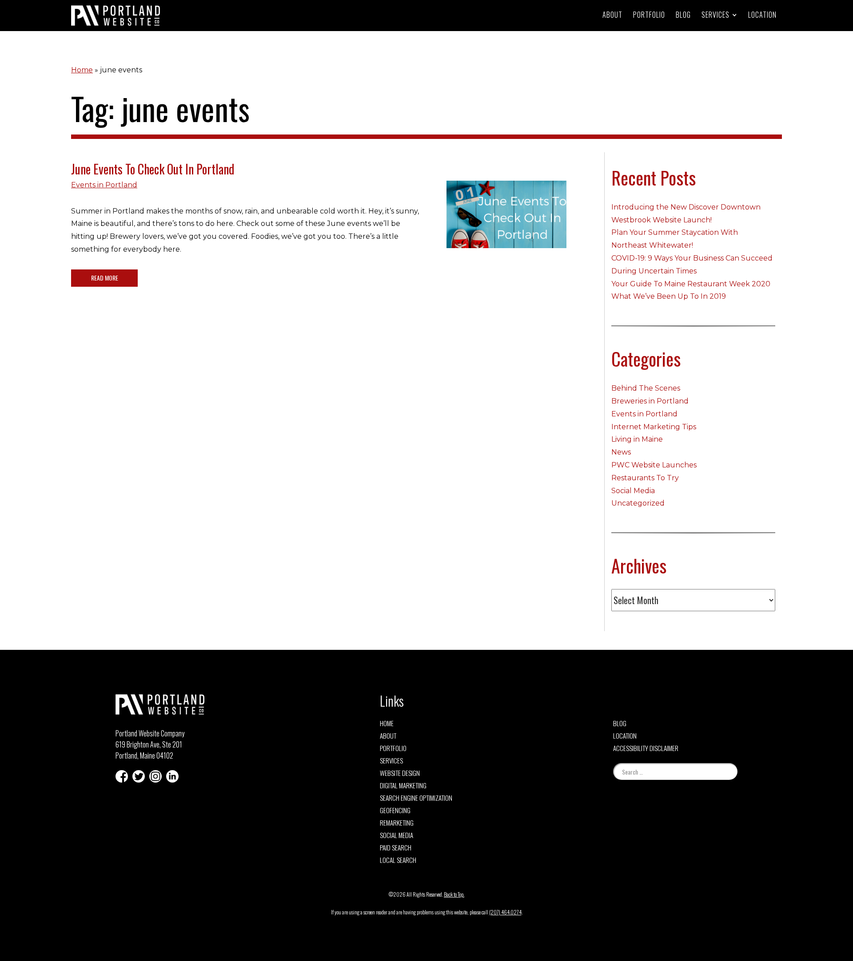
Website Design (400, 772)
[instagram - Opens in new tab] (155, 776)
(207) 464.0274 (505, 912)
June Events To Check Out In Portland (153, 169)
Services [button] (715, 14)
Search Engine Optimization (416, 797)
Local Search (398, 859)
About (612, 14)
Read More (104, 277)
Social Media (633, 490)
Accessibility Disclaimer (645, 747)
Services (391, 760)
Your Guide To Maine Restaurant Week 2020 (690, 284)
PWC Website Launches (654, 465)
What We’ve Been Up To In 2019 (668, 296)
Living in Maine (637, 439)
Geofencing (395, 810)
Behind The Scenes (645, 388)
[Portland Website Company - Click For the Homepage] (115, 15)
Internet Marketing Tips (653, 427)
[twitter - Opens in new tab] (138, 776)
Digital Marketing (403, 785)
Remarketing (397, 822)
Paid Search (395, 847)
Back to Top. (454, 894)
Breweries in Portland (650, 401)
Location (762, 14)
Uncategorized (638, 503)
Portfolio (649, 14)
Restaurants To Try (645, 478)
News (621, 452)
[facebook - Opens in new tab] (122, 776)
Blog (683, 14)
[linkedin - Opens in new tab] (172, 776)
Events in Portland (104, 185)
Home (82, 70)
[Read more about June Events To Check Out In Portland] (506, 221)
